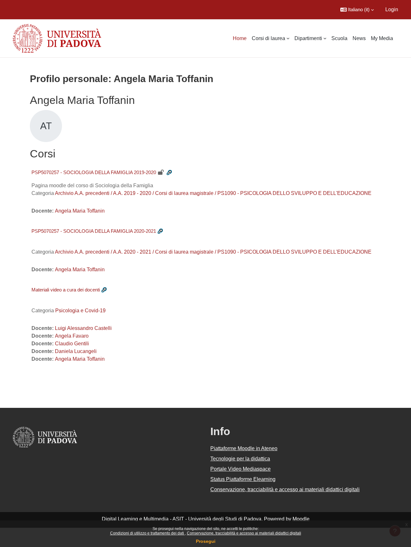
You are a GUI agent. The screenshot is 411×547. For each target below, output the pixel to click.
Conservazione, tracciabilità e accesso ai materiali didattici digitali (244, 533)
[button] (357, 9)
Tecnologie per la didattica (240, 458)
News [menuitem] (359, 38)
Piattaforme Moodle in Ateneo (243, 448)
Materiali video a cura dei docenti (65, 289)
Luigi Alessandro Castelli (83, 328)
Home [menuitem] (240, 38)
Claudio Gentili (72, 343)
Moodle (301, 519)
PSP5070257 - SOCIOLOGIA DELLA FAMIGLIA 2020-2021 (93, 231)
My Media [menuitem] (382, 38)
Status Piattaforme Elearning (242, 479)
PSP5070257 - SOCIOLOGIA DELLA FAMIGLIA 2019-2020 (93, 172)
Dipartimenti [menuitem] (308, 38)
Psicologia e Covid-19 (80, 310)
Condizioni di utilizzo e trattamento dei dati (147, 533)
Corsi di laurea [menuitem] (268, 38)
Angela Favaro (72, 336)
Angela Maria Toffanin (80, 211)
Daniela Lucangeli (76, 351)
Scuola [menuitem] (339, 38)
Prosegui (205, 541)
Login (391, 9)
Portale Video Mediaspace (240, 469)
